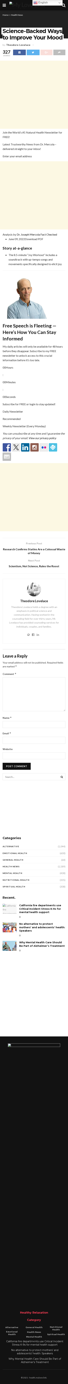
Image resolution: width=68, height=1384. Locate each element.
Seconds (11, 396)
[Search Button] (61, 776)
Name (7, 717)
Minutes (11, 382)
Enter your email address (17, 156)
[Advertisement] (34, 95)
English (43, 2)
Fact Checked (48, 234)
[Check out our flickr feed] (44, 447)
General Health (13, 860)
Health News (17, 15)
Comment (9, 674)
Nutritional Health (16, 880)
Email (7, 733)
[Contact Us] (7, 456)
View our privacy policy (42, 438)
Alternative (11, 846)
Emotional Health (15, 853)
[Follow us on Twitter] (16, 447)
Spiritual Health (14, 886)
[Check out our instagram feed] (34, 447)
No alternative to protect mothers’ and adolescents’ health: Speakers (42, 927)
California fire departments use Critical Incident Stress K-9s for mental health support (40, 909)
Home (6, 15)
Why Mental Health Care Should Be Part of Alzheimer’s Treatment (42, 944)
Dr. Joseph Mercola (28, 234)
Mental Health (12, 873)
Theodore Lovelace (18, 45)
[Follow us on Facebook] (7, 447)
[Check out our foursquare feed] (53, 447)
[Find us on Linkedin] (25, 447)
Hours (9, 367)
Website (8, 749)
